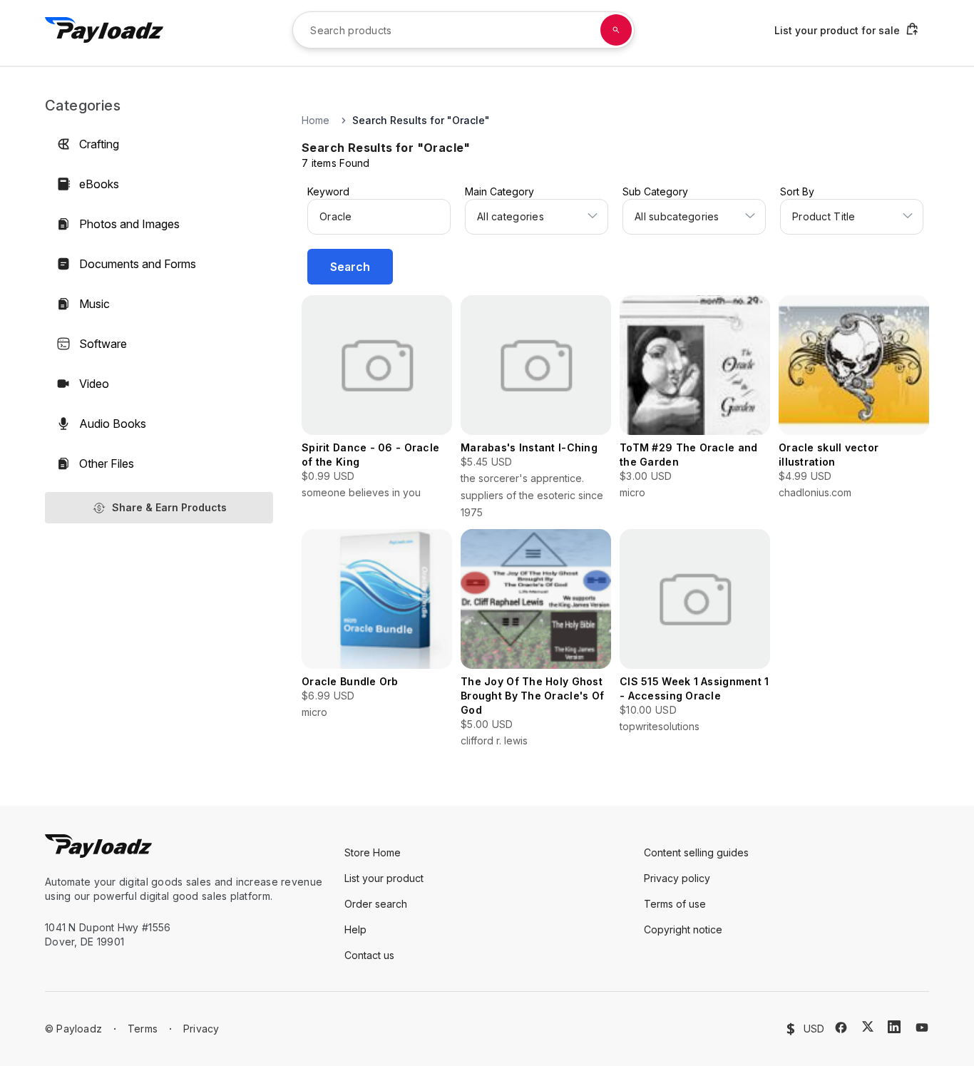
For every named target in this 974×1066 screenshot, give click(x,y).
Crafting (99, 144)
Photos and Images (129, 224)
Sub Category (655, 191)
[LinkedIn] (894, 1026)
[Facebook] (841, 1027)
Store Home (372, 852)
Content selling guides (696, 852)
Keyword (328, 191)
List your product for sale (837, 30)
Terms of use (675, 904)
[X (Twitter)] (867, 1026)
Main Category (499, 191)
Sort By (797, 191)
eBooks (99, 184)
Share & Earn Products (169, 507)
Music (94, 304)
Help (355, 929)
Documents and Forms (137, 264)
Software (103, 344)
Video (94, 383)
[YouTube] (922, 1027)
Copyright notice (683, 929)
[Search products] (616, 30)
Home (315, 120)
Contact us (369, 955)
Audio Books (112, 423)
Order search (375, 904)
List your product (384, 878)
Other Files (106, 463)
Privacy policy (677, 878)
